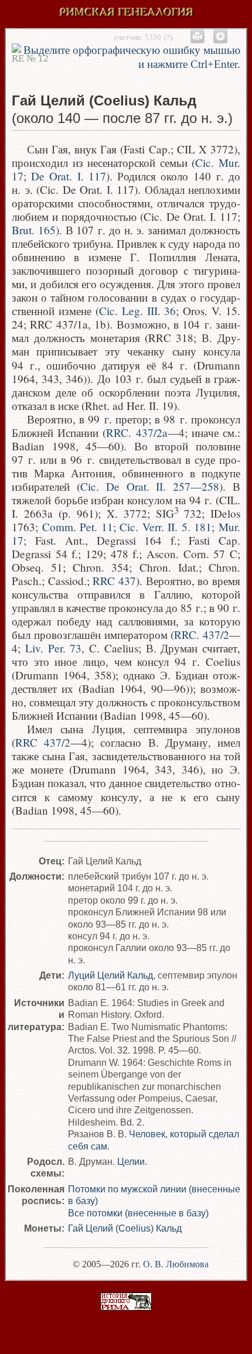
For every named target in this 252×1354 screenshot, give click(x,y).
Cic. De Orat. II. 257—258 (149, 486)
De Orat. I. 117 (68, 176)
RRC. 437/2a (136, 432)
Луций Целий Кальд (110, 975)
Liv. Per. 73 (53, 648)
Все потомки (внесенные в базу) (138, 1213)
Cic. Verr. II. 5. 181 (166, 526)
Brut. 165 (34, 230)
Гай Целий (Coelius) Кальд (125, 1228)
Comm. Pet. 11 (77, 526)
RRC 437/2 (42, 742)
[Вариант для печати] (197, 36)
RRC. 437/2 (201, 634)
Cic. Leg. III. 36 (137, 310)
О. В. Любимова (176, 1264)
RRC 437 (114, 580)
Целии (131, 1161)
